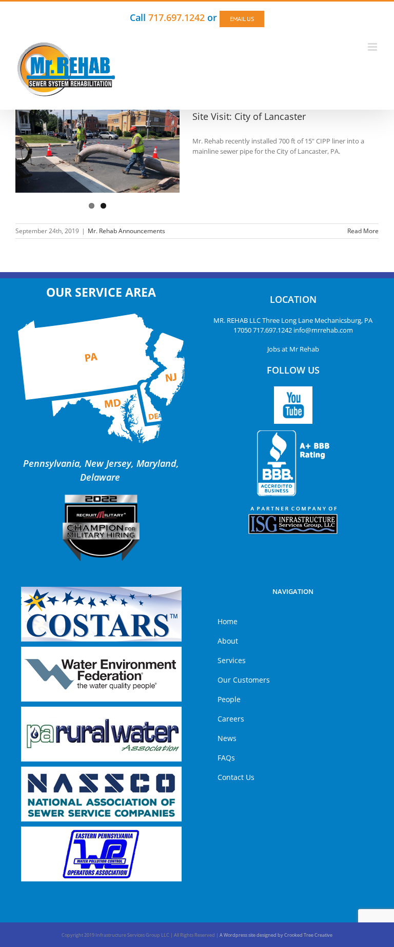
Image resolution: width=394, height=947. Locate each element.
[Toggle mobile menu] (373, 47)
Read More (363, 231)
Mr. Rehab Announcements (126, 231)
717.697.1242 (272, 330)
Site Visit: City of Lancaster (249, 116)
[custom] (293, 405)
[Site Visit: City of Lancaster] (97, 151)
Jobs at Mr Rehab (293, 349)
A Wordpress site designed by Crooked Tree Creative (276, 935)
